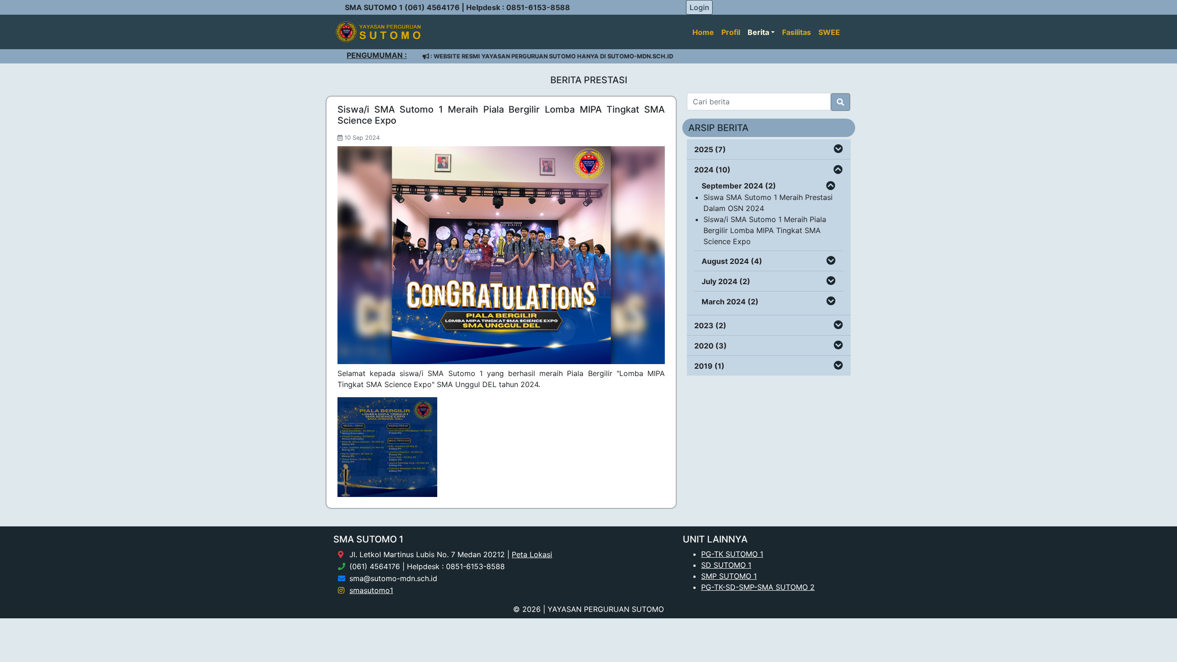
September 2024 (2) (739, 185)
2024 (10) (712, 169)
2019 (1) (709, 366)
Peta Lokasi (532, 554)
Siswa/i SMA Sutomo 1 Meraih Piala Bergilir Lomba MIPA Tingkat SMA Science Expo (764, 230)
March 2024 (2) (730, 301)
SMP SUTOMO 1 (729, 576)
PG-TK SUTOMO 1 (732, 554)
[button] (838, 149)
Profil (730, 32)
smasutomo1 (371, 590)
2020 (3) (710, 345)
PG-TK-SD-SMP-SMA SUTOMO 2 (758, 587)
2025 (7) (710, 149)
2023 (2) (710, 325)
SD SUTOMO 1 (726, 565)
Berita (758, 32)
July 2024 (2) (726, 281)
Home (703, 32)
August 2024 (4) (732, 261)
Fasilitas (796, 32)
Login (699, 7)
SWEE (829, 32)
